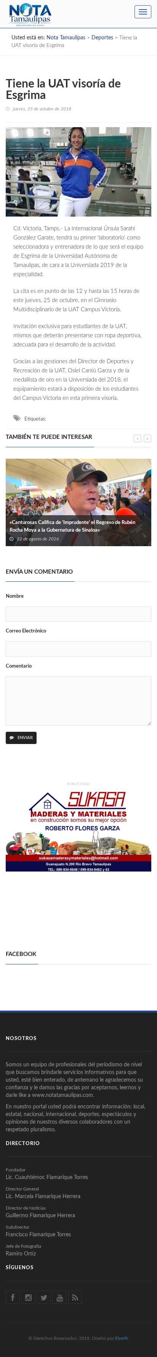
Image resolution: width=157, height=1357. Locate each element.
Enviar (24, 738)
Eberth (121, 1338)
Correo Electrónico (26, 631)
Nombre (15, 596)
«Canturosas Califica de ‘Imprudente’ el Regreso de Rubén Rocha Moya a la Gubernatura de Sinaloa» (72, 526)
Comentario (19, 666)
